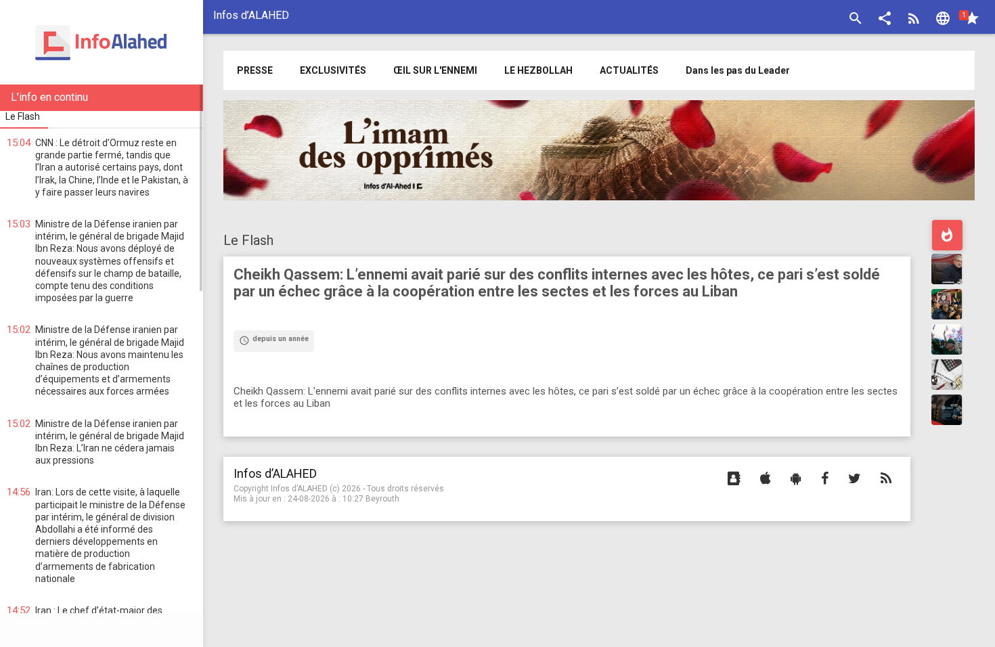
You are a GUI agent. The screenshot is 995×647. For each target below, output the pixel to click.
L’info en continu (49, 97)
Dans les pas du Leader (738, 70)
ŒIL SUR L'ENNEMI (435, 70)
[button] (885, 20)
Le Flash (248, 240)
